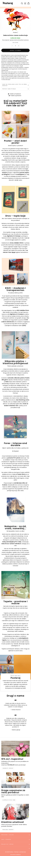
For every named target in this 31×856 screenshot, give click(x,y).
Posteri (15, 32)
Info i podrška (6, 839)
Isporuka (12, 40)
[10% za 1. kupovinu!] (15, 749)
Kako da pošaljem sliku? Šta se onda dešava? (14, 85)
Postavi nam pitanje (9, 89)
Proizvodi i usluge (7, 834)
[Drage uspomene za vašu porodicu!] (15, 780)
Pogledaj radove (8, 829)
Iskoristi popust (8, 768)
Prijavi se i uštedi (7, 844)
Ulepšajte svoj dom (9, 800)
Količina (15, 42)
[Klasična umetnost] (15, 812)
